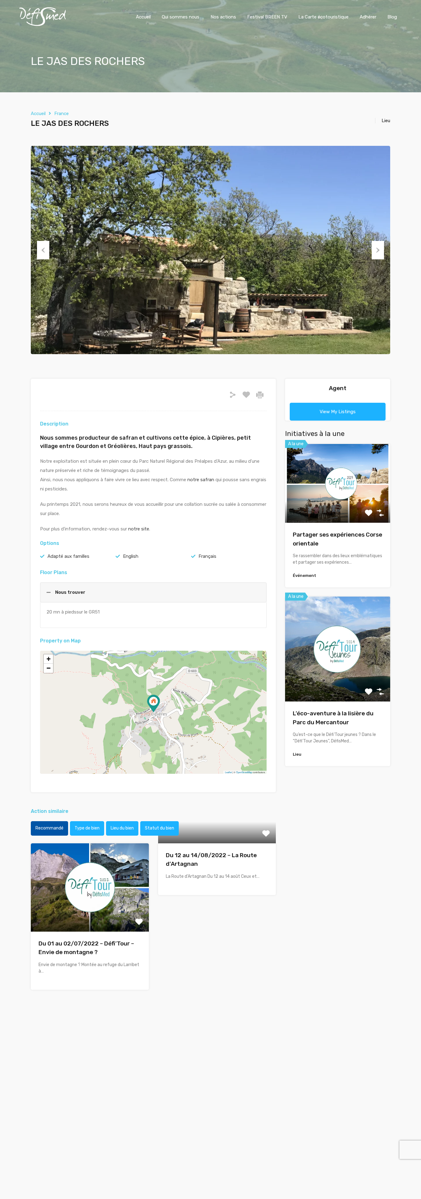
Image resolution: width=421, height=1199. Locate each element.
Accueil (143, 17)
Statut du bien (159, 828)
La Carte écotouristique (323, 17)
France (61, 113)
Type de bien (87, 828)
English (130, 556)
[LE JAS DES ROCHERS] (153, 703)
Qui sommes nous (180, 17)
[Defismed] (42, 24)
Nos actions (223, 17)
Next (378, 250)
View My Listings (338, 411)
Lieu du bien (122, 828)
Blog (392, 17)
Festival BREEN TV (267, 17)
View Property (90, 914)
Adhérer (368, 17)
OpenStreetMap (244, 772)
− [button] (49, 668)
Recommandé (49, 828)
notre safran (200, 479)
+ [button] (49, 659)
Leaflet (228, 772)
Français (207, 556)
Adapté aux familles (68, 556)
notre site (138, 529)
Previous (43, 250)
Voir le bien (337, 507)
